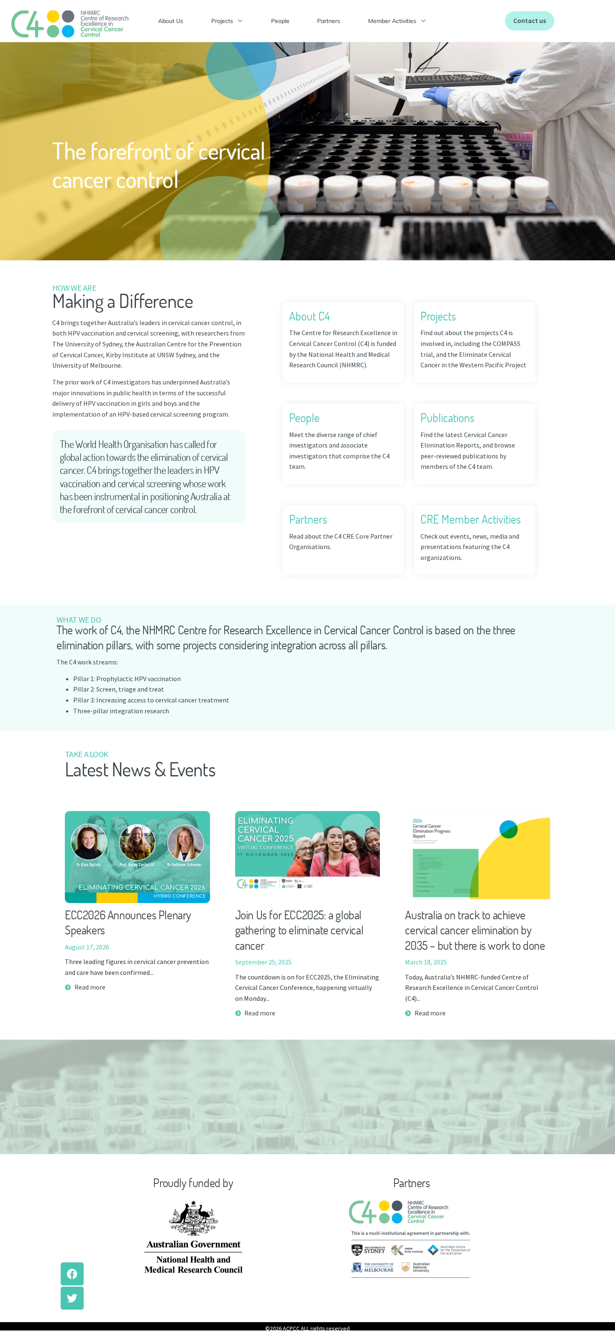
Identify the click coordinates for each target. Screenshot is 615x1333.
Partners (328, 21)
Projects (222, 21)
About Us (170, 21)
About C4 (309, 315)
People (280, 21)
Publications (447, 417)
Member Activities (392, 21)
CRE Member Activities (470, 519)
